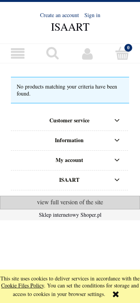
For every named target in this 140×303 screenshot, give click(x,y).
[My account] (87, 53)
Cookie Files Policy (22, 285)
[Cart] (122, 53)
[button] (17, 54)
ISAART (70, 26)
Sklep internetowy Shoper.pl (70, 214)
